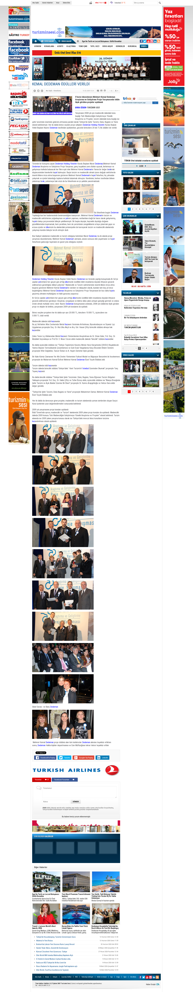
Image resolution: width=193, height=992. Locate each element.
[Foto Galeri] (47, 41)
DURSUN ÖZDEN (137, 341)
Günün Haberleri (47, 3)
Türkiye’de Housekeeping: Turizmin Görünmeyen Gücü (56, 937)
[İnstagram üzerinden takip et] (151, 41)
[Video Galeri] (65, 41)
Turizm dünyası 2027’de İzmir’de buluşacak (151, 259)
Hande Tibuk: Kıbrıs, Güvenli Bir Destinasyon (52, 948)
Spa (111, 977)
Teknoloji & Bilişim (87, 977)
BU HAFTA (142, 286)
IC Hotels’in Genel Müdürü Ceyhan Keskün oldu (53, 959)
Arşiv (57, 3)
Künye (47, 977)
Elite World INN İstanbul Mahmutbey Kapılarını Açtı (55, 955)
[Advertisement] (19, 272)
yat (56, 172)
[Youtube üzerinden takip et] (148, 41)
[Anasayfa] (35, 41)
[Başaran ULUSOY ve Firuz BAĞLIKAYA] (131, 183)
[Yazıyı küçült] (110, 91)
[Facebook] (34, 91)
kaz (52, 321)
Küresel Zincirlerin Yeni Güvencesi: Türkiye (51, 952)
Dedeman (87, 125)
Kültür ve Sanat (101, 977)
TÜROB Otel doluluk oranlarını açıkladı (141, 160)
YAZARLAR (127, 293)
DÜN (149, 286)
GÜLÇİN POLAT (135, 310)
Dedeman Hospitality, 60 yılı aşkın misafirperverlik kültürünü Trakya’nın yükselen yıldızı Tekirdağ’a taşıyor (105, 929)
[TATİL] (151, 198)
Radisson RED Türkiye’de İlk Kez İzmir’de (51, 963)
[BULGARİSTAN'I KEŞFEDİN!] (131, 381)
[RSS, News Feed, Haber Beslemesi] (158, 41)
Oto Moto (133, 977)
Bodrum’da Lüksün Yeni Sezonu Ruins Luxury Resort (55, 944)
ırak (109, 169)
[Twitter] (38, 91)
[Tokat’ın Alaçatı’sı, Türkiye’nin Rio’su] (151, 381)
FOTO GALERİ (128, 173)
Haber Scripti (151, 984)
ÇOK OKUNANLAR (130, 216)
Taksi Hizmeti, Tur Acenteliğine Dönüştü (150, 244)
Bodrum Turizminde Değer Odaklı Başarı (98, 41)
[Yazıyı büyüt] (116, 91)
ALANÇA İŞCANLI (135, 321)
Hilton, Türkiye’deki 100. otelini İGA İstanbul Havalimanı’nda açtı (76, 897)
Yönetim (101, 125)
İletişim (55, 977)
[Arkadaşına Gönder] (101, 91)
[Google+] (42, 91)
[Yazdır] (105, 91)
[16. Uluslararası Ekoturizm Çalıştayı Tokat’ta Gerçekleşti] (151, 366)
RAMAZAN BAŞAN (132, 300)
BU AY (134, 286)
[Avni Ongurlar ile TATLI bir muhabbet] (151, 183)
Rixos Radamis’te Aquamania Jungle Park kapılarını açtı (56, 966)
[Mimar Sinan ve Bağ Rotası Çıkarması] (131, 366)
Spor (125, 977)
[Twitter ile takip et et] (144, 41)
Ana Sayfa (36, 3)
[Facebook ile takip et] (141, 41)
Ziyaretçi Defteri (66, 977)
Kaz (66, 324)
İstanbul (85, 368)
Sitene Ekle (66, 3)
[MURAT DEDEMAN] (131, 198)
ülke (47, 227)
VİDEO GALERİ (128, 355)
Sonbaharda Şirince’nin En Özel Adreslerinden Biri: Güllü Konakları (45, 897)
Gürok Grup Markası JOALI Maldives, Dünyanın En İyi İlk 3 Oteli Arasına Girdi (46, 929)
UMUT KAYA (134, 331)
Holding (94, 125)
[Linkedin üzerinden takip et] (155, 41)
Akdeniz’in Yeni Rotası (44, 941)
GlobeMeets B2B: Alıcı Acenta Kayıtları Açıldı (151, 228)
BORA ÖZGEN (80, 107)
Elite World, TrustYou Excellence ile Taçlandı (52, 970)
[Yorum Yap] (98, 91)
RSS (76, 977)
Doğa (118, 977)
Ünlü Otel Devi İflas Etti (68, 52)
